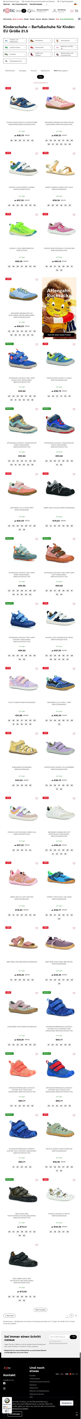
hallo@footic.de (8, 1380)
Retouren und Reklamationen (39, 1391)
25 (11, 140)
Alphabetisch (45, 71)
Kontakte (33, 1375)
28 (67, 140)
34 (65, 144)
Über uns (6, 4)
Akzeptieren (67, 1403)
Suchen (23, 11)
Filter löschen (40, 83)
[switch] (7, 1411)
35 (69, 144)
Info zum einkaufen (19, 4)
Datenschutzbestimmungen (58, 1343)
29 (15, 140)
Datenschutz (34, 1388)
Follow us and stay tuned (4, 1383)
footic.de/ (4, 1388)
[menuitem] (7, 19)
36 (72, 526)
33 (32, 140)
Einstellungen (14, 1414)
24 (9, 205)
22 (46, 140)
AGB (31, 1397)
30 (20, 140)
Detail (20, 117)
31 (24, 140)
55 (76, 1315)
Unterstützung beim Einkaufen (40, 1382)
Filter (40, 77)
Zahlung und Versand (37, 1394)
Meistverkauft (10, 71)
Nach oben (10, 1315)
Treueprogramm (35, 4)
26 (59, 140)
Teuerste (34, 71)
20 (11, 1106)
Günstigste (22, 71)
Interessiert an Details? (19, 1409)
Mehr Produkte (41, 1310)
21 (48, 1045)
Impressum (33, 1385)
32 (28, 140)
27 (63, 140)
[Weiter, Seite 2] (71, 1315)
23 (51, 140)
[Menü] (10, 1398)
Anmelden (73, 1337)
